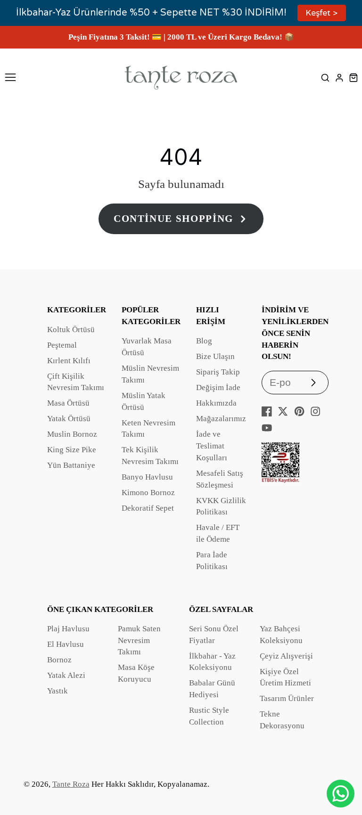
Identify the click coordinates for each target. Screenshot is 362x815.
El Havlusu (65, 644)
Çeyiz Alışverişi (286, 656)
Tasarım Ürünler (287, 698)
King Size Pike (71, 449)
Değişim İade (218, 387)
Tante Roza (71, 784)
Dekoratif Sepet (148, 508)
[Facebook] (267, 411)
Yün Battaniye (71, 465)
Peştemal (62, 345)
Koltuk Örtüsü (71, 329)
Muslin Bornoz (72, 434)
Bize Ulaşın (215, 356)
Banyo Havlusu (147, 477)
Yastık (57, 690)
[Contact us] (340, 793)
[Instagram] (315, 411)
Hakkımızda (216, 403)
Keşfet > (321, 13)
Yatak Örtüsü (68, 418)
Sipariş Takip (218, 371)
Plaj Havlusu (68, 628)
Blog (204, 340)
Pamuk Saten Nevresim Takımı (139, 640)
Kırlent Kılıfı (68, 360)
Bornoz (59, 659)
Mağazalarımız (221, 418)
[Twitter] (283, 411)
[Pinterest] (299, 411)
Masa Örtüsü (68, 403)
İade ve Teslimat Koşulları (211, 446)
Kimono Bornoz (148, 492)
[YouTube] (267, 428)
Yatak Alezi (66, 675)
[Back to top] (343, 770)
